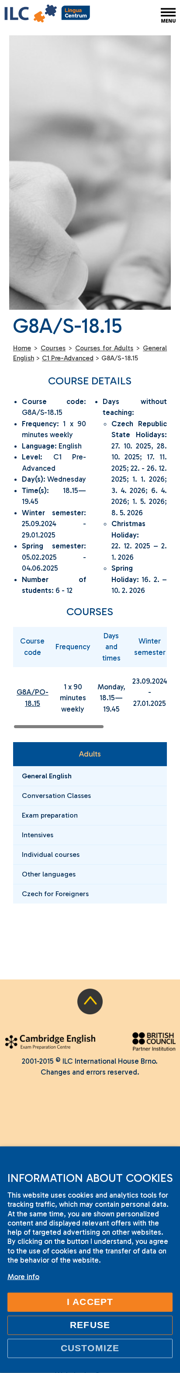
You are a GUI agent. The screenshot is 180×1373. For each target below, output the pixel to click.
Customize (90, 1348)
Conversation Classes (56, 795)
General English (47, 776)
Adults (90, 754)
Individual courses (51, 854)
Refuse (90, 1325)
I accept (90, 1302)
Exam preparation (50, 815)
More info (23, 1276)
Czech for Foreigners (55, 894)
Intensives (37, 835)
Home (22, 348)
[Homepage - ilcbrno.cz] (47, 14)
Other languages (49, 874)
